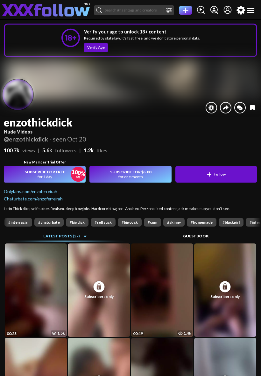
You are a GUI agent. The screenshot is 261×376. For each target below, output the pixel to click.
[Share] (225, 107)
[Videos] (201, 10)
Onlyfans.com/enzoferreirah (30, 191)
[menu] (251, 10)
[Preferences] (241, 10)
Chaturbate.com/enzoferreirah (33, 198)
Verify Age (96, 47)
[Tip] (211, 107)
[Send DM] (240, 107)
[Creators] (214, 10)
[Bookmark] (252, 107)
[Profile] (227, 10)
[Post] (185, 10)
